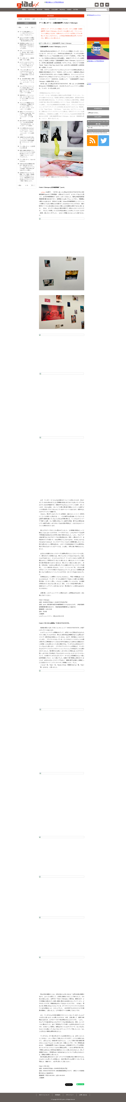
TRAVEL (47, 10)
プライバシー (70, 1095)
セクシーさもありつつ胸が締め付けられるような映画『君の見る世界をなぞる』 (27, 39)
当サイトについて (44, 1095)
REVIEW (39, 10)
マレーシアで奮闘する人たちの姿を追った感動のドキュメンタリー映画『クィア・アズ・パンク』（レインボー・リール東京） (27, 106)
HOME (20, 19)
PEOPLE (62, 10)
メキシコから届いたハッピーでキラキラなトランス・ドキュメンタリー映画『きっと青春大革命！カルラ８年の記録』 (27, 73)
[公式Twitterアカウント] (103, 140)
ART (33, 19)
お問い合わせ (83, 1095)
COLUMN (55, 10)
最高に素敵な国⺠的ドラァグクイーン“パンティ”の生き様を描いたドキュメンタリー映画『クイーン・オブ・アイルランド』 (27, 154)
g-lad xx (28, 5)
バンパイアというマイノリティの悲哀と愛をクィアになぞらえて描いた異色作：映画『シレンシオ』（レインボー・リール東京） (27, 89)
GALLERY (21, 13)
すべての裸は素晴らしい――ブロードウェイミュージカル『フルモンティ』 (27, 33)
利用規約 (57, 1095)
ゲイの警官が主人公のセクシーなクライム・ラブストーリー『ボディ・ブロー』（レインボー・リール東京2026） (27, 131)
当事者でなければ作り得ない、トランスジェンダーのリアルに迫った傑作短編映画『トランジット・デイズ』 (27, 140)
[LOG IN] (107, 5)
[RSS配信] (92, 140)
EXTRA (75, 10)
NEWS (24, 10)
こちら (43, 192)
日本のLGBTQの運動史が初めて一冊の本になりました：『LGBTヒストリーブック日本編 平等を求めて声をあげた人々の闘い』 (27, 167)
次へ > (33, 27)
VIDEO (69, 10)
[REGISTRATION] (102, 5)
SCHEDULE (98, 109)
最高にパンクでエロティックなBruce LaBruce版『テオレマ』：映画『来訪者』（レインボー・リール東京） (27, 115)
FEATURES (31, 10)
